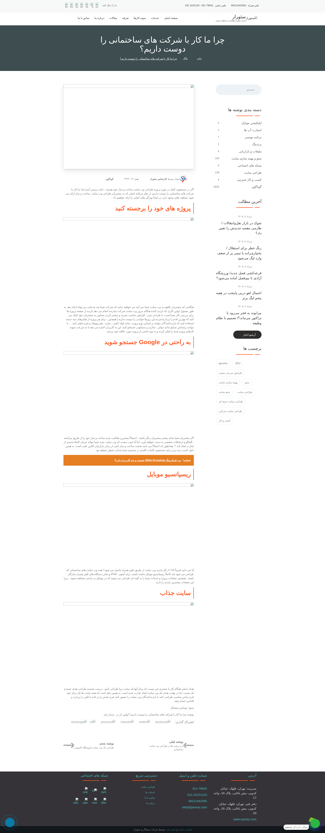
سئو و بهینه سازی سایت (246, 158)
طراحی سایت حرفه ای (231, 401)
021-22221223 (197, 795)
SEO (238, 363)
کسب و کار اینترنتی (249, 179)
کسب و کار (224, 420)
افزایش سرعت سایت (230, 372)
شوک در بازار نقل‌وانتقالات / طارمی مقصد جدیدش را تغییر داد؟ (240, 228)
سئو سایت (224, 392)
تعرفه (125, 18)
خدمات (155, 18)
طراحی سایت (252, 172)
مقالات (113, 18)
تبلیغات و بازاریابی (250, 151)
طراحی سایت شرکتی (230, 411)
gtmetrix (223, 363)
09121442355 (197, 801)
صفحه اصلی (171, 18)
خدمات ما (150, 792)
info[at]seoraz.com (194, 807)
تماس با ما (83, 18)
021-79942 (199, 788)
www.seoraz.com (244, 819)
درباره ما (99, 18)
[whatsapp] (315, 823)
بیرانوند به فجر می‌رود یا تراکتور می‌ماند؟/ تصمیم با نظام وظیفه (239, 318)
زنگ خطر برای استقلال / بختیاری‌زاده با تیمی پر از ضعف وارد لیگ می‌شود (239, 253)
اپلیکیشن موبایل (251, 123)
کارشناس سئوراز (158, 179)
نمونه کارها (140, 18)
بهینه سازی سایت (228, 382)
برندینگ (256, 144)
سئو (247, 382)
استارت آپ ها (252, 130)
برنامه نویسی (253, 137)
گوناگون (109, 179)
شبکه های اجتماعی (249, 165)
